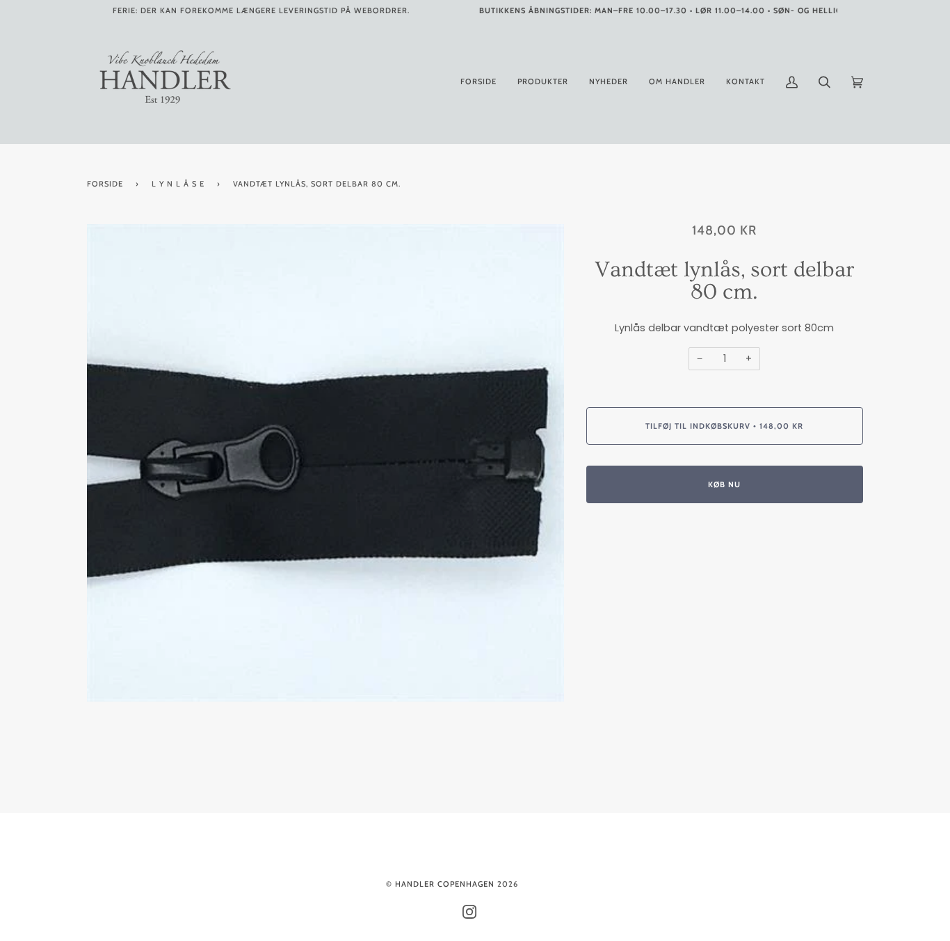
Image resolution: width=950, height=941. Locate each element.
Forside (105, 184)
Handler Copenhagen (444, 884)
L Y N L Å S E (178, 184)
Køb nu (724, 484)
